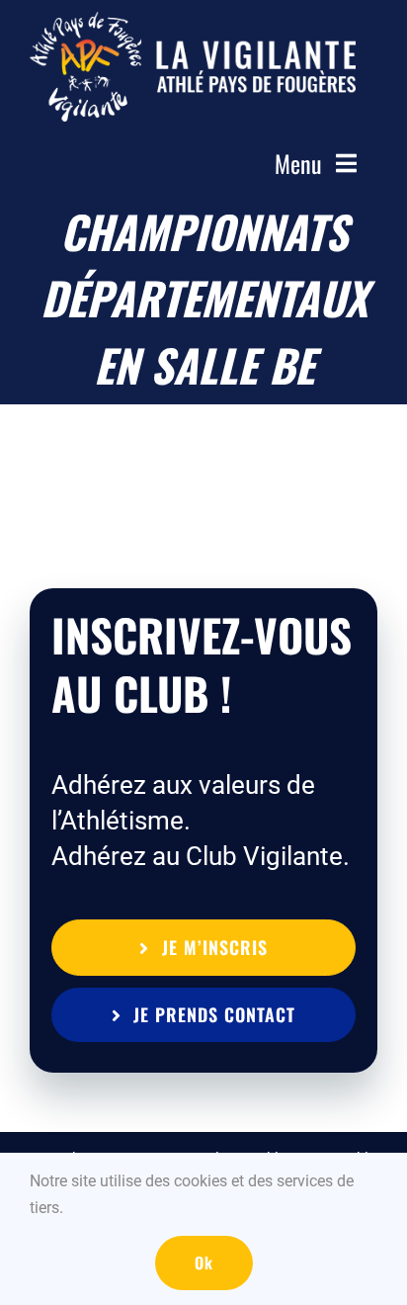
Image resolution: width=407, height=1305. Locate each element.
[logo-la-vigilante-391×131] (193, 22)
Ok (204, 1262)
